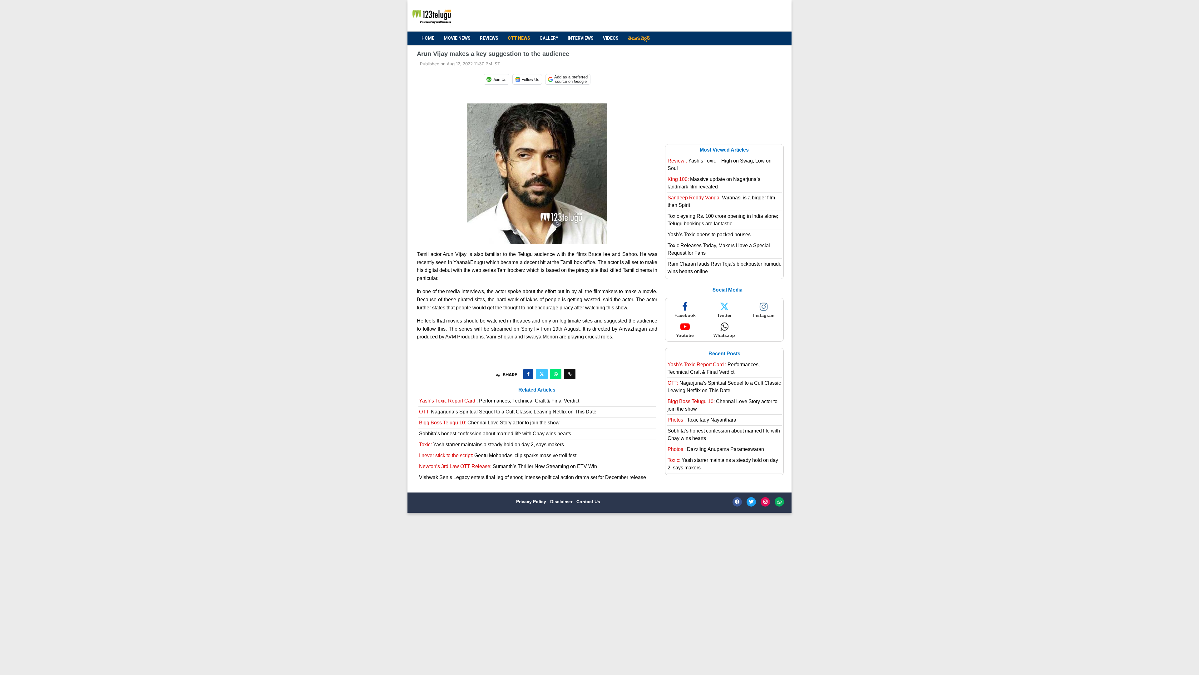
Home (428, 38)
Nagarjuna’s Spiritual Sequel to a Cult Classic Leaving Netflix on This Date (507, 411)
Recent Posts (724, 353)
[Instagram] (765, 502)
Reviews (489, 38)
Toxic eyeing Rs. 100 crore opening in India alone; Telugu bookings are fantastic (723, 219)
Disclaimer (562, 501)
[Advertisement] (668, 16)
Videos (611, 38)
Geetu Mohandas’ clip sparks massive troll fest (497, 455)
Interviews (581, 38)
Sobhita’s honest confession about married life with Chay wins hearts (495, 433)
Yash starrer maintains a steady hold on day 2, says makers (491, 444)
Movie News (457, 38)
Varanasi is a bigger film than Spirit (721, 201)
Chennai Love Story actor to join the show (489, 422)
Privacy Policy (531, 501)
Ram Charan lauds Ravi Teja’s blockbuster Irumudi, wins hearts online (724, 267)
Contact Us (588, 501)
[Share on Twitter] (542, 374)
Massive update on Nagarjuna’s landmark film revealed (714, 183)
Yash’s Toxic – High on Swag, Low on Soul (720, 164)
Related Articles (536, 389)
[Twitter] (751, 502)
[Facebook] (737, 502)
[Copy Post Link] (569, 374)
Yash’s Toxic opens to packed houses (709, 234)
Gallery (549, 38)
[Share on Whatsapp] (555, 374)
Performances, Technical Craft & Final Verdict (499, 400)
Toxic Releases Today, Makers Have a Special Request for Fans (719, 249)
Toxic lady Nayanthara (702, 419)
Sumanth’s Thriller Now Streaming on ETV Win (508, 466)
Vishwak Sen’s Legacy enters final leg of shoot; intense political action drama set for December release (532, 477)
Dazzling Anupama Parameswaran (716, 449)
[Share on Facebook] (528, 374)
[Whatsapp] (779, 502)
